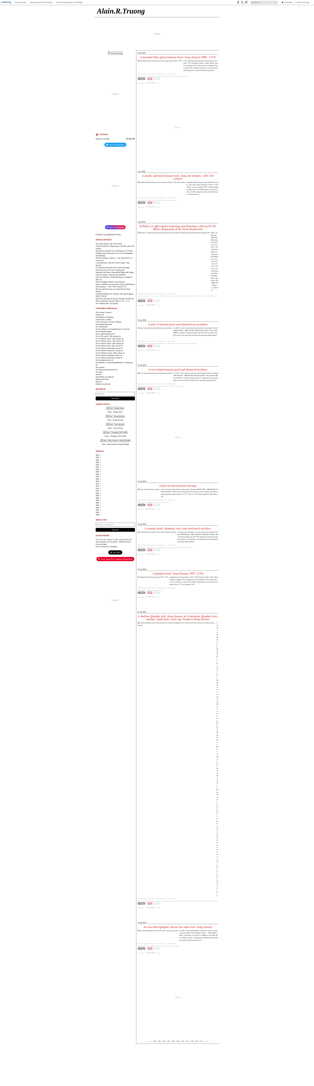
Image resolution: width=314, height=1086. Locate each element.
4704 (173, 1041)
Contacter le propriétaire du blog (108, 234)
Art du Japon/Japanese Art (105, 334)
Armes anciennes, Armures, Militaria (108, 322)
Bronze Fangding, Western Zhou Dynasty (110, 282)
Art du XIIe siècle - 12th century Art (108, 336)
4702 (164, 1041)
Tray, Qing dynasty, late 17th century (109, 244)
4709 (196, 1041)
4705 (178, 1041)
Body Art (99, 382)
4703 (168, 1041)
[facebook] (238, 2)
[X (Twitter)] (242, 2)
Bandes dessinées (102, 379)
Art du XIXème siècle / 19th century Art (110, 343)
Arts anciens (100, 367)
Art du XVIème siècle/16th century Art (109, 348)
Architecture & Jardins (103, 320)
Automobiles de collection (105, 377)
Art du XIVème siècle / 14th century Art (110, 341)
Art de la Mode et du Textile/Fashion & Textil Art (113, 329)
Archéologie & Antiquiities (105, 317)
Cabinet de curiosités (103, 384)
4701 (159, 1041)
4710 (201, 1041)
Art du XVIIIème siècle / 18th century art (110, 353)
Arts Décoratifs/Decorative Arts (107, 370)
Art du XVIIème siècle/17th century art (109, 351)
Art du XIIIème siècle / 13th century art (109, 339)
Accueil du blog (101, 544)
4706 (182, 1041)
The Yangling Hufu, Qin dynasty (107, 303)
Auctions (99, 374)
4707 (187, 1041)
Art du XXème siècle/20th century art (109, 355)
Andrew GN (100, 315)
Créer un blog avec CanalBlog (106, 547)
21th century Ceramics (104, 312)
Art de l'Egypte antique (104, 331)
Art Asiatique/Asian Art (104, 324)
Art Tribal (99, 372)
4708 (192, 1041)
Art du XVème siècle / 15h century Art (109, 346)
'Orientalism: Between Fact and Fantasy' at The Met (114, 251)
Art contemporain (102, 327)
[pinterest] (246, 2)
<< (149, 1041)
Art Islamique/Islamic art (104, 360)
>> (207, 1041)
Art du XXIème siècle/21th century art (109, 358)
